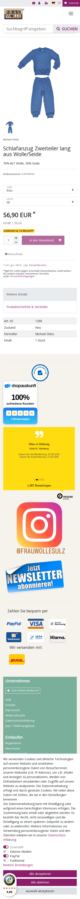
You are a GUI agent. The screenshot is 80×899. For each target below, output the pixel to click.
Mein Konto (12, 748)
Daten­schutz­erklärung (19, 720)
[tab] (40, 294)
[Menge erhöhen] (16, 238)
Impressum (12, 710)
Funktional (17, 860)
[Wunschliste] (60, 3)
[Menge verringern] (16, 242)
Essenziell (16, 847)
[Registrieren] (47, 3)
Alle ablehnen (40, 882)
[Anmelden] (40, 3)
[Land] (53, 3)
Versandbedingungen (22, 276)
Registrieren (13, 743)
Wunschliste (15, 254)
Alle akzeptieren (40, 874)
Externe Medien (21, 852)
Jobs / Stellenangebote (20, 726)
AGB (8, 699)
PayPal (14, 856)
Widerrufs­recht (15, 715)
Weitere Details (17, 294)
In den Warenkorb (41, 240)
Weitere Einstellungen (18, 865)
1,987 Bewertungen (39, 485)
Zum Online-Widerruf (24, 690)
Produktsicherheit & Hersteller (27, 307)
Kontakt (10, 705)
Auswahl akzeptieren (40, 891)
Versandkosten (37, 265)
